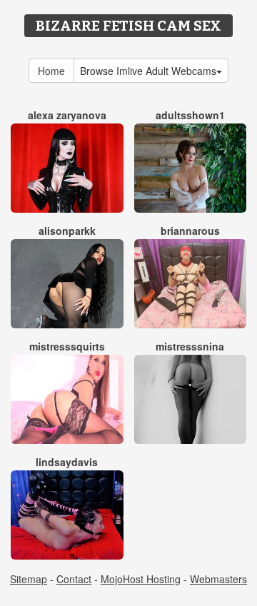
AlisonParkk (67, 230)
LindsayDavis (67, 462)
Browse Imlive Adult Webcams (148, 71)
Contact (73, 579)
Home (51, 71)
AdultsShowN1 (190, 115)
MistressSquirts (67, 346)
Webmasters (218, 579)
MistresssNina (190, 346)
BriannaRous (190, 230)
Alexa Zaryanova (67, 115)
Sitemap (28, 579)
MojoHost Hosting (141, 579)
